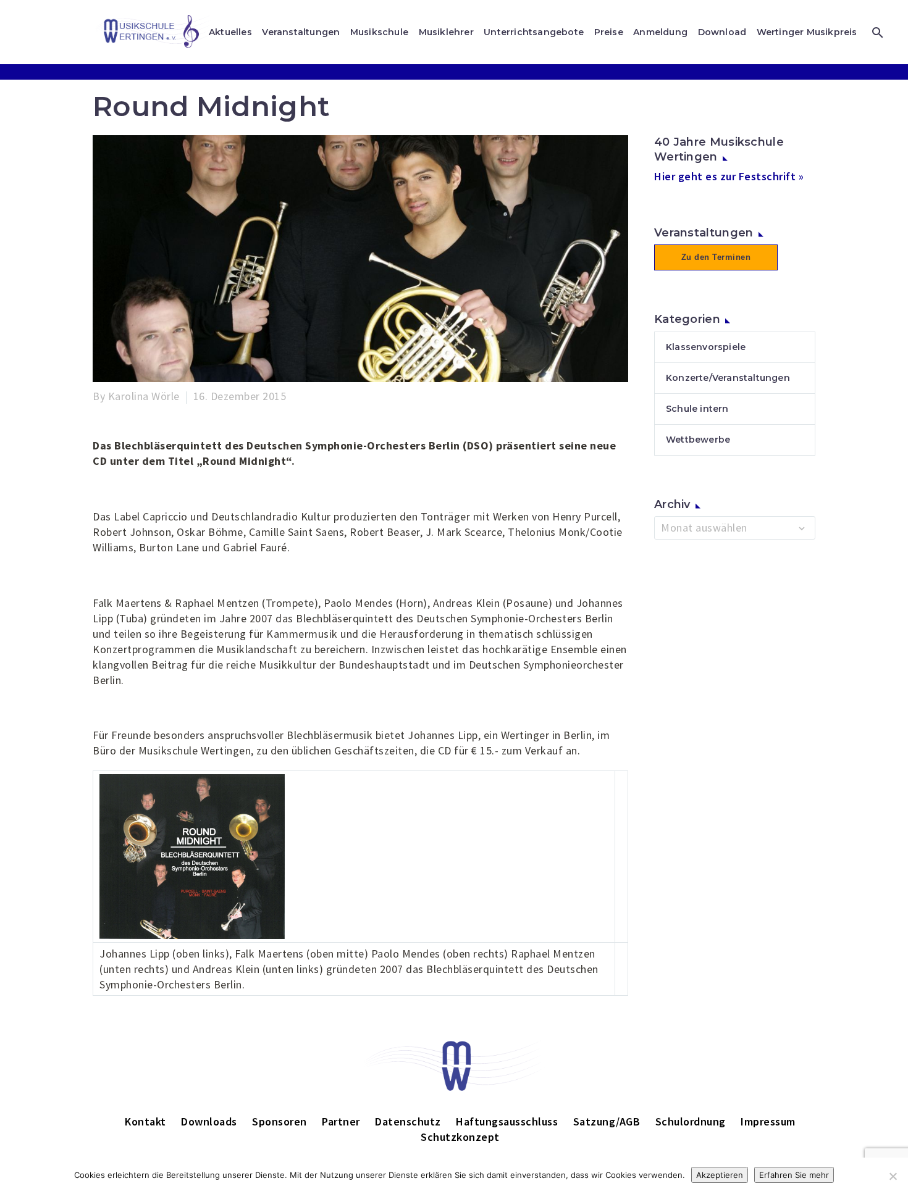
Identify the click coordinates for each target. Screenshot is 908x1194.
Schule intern (697, 408)
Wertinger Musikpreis (807, 32)
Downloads (209, 1121)
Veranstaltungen (301, 32)
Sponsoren (279, 1121)
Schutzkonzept (460, 1137)
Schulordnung (690, 1121)
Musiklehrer (446, 32)
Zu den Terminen (716, 257)
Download (722, 32)
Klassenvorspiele (706, 347)
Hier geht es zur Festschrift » (729, 176)
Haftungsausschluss (507, 1121)
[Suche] (876, 32)
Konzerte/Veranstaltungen (728, 377)
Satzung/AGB (607, 1121)
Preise (608, 32)
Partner (341, 1121)
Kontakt (145, 1121)
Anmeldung (660, 32)
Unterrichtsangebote (534, 32)
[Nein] (892, 1176)
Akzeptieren (719, 1175)
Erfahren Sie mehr (794, 1175)
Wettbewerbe (698, 439)
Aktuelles (230, 32)
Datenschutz (408, 1121)
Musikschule (379, 32)
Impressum (768, 1121)
